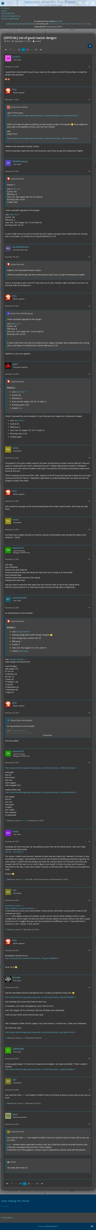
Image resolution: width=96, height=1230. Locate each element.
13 (19, 49)
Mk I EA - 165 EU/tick (13, 852)
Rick (20, 408)
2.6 (26, 24)
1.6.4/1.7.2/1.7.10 (56, 24)
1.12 (88, 24)
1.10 (78, 24)
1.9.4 (72, 24)
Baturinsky (23, 651)
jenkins (58, 21)
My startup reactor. (13, 905)
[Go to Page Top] (92, 1226)
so (22, 1095)
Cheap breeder (22, 631)
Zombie (23, 1038)
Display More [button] (47, 735)
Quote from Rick (17, 179)
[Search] (80, 3)
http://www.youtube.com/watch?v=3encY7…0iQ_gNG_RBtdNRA (31, 958)
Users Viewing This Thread (15, 1200)
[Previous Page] (6, 50)
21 (36, 49)
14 (23, 49)
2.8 (35, 24)
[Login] (86, 3)
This (7, 916)
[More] (89, 67)
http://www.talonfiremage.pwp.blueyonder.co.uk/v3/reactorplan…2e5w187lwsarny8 (42, 138)
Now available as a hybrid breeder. (19, 908)
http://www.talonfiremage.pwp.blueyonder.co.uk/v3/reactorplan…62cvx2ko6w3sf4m (40, 792)
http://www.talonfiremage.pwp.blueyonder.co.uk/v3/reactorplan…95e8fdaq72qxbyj (39, 768)
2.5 (22, 24)
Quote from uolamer (19, 107)
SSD (22, 929)
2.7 (31, 24)
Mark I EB (20, 392)
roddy (23, 879)
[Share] (90, 46)
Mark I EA (15, 189)
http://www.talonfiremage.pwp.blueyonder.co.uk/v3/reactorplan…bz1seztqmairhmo (42, 115)
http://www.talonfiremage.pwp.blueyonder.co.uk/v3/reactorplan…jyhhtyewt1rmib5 (39, 1032)
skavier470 (24, 820)
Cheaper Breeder (17, 659)
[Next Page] (40, 50)
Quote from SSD (17, 1131)
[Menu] (92, 3)
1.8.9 (67, 24)
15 (27, 49)
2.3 (18, 24)
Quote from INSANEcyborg (22, 313)
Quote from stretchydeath (21, 720)
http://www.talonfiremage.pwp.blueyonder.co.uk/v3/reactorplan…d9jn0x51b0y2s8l (39, 997)
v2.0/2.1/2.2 (11, 24)
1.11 (83, 24)
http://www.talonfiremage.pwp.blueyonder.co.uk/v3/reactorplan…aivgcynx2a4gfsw (39, 1069)
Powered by (48, 1226)
